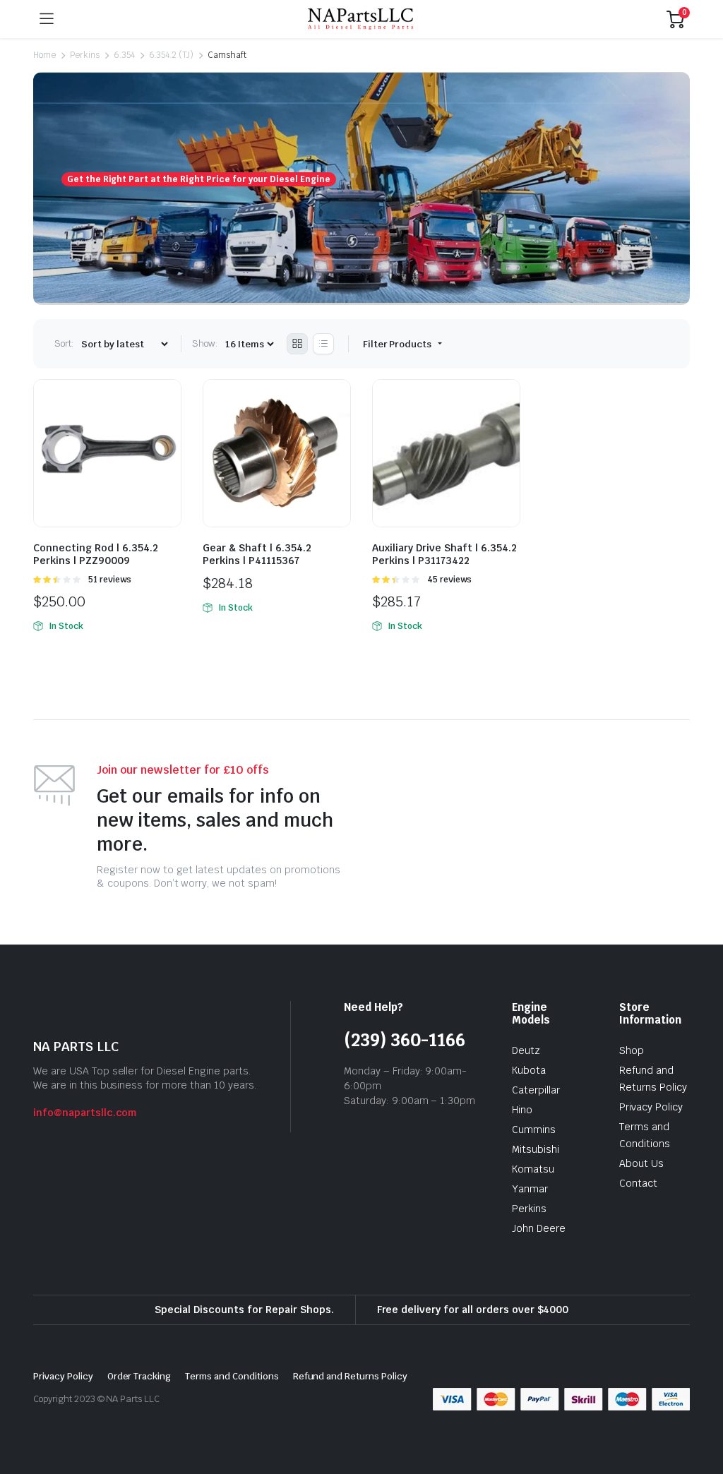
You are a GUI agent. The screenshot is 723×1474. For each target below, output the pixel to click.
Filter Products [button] (398, 344)
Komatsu (533, 1169)
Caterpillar (536, 1090)
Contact (638, 1183)
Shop (631, 1050)
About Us (641, 1163)
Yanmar (530, 1188)
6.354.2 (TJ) (171, 55)
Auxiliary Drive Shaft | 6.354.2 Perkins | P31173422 (444, 554)
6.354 (124, 55)
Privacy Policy (651, 1107)
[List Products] (323, 343)
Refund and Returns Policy (350, 1376)
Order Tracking (139, 1376)
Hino (522, 1109)
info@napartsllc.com (84, 1112)
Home (44, 55)
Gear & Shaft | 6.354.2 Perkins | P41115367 (257, 554)
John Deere (539, 1228)
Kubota (529, 1070)
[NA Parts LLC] (360, 19)
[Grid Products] (297, 343)
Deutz (526, 1050)
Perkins (85, 55)
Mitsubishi (535, 1149)
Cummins (534, 1129)
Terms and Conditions (231, 1376)
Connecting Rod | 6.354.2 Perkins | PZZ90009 (95, 554)
